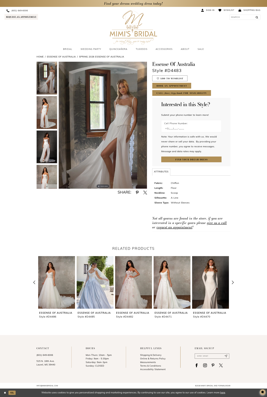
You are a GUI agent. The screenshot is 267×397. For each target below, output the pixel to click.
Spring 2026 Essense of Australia (101, 57)
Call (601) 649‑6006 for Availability (182, 93)
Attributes (161, 172)
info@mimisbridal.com (47, 386)
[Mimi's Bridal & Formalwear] (133, 27)
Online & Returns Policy (153, 359)
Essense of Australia (61, 57)
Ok (12, 392)
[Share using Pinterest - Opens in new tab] (137, 192)
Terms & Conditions (150, 366)
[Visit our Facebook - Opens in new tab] (196, 365)
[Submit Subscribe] (225, 356)
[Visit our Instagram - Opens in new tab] (205, 365)
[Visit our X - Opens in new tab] (221, 365)
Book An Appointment (172, 85)
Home (40, 57)
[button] (208, 10)
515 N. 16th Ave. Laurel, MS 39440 (46, 363)
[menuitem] (34, 10)
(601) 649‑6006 (45, 355)
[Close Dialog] (5, 393)
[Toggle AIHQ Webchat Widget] (262, 392)
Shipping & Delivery (151, 355)
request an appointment (174, 227)
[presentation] (56, 282)
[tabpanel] (47, 79)
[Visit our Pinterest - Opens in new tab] (213, 365)
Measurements (148, 362)
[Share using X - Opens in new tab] (145, 192)
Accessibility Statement (153, 370)
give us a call (217, 222)
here (222, 392)
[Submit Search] (256, 17)
